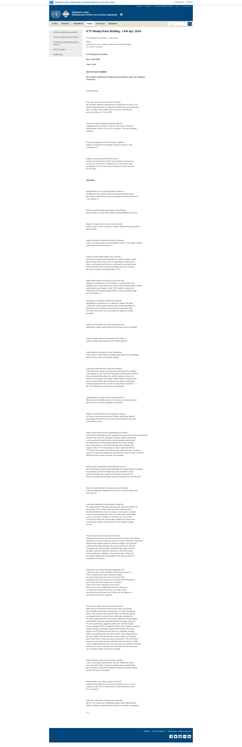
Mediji (89, 23)
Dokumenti (78, 23)
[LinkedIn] (189, 736)
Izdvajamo (112, 23)
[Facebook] (171, 736)
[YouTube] (180, 736)
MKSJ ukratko (59, 49)
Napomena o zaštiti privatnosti (179, 731)
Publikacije (58, 54)
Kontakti (146, 731)
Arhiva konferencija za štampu (66, 37)
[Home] (61, 14)
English (139, 6)
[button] (121, 15)
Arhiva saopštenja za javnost (65, 32)
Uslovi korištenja (158, 731)
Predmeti (65, 23)
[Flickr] (184, 736)
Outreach (100, 23)
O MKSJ (55, 23)
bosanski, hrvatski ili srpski (163, 6)
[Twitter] (175, 736)
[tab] (65, 32)
